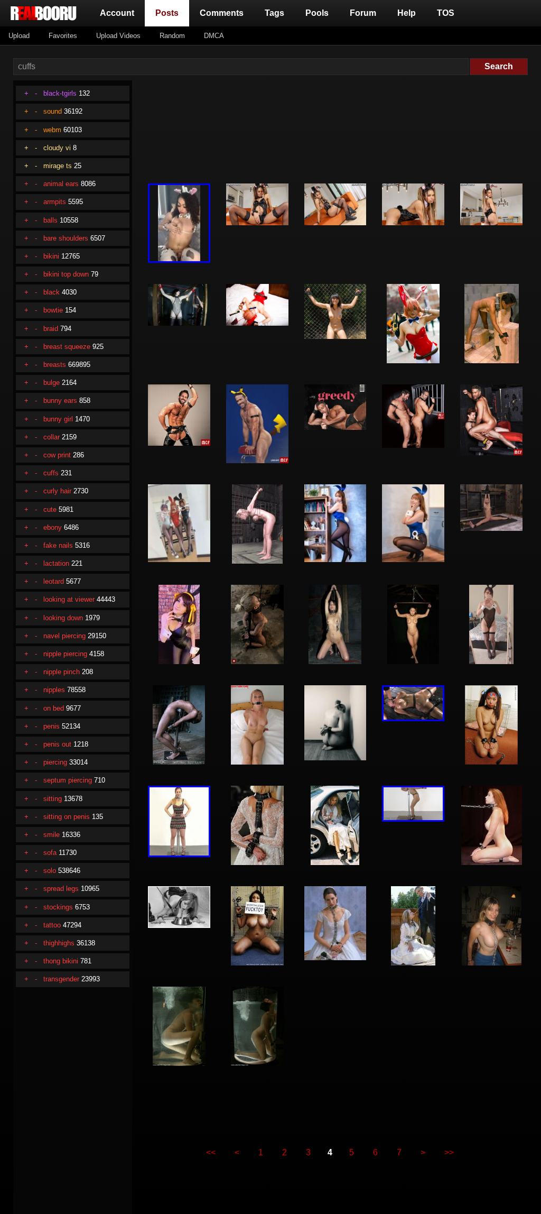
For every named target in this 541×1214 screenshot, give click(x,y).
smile (51, 835)
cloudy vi (57, 148)
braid (50, 329)
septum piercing (67, 780)
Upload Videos (118, 36)
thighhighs (58, 943)
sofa (50, 853)
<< (211, 1152)
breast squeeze (66, 347)
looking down (63, 618)
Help (406, 12)
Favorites (63, 36)
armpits (54, 202)
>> (449, 1152)
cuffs (51, 473)
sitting (52, 799)
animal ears (61, 184)
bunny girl (58, 419)
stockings (58, 907)
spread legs (61, 889)
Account (117, 12)
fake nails (58, 545)
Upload (19, 36)
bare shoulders (65, 238)
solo (49, 871)
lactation (56, 563)
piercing (55, 762)
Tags (274, 12)
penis (51, 726)
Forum (363, 12)
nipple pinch (61, 672)
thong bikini (60, 961)
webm (52, 130)
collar (51, 437)
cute (50, 509)
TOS (445, 12)
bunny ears (60, 400)
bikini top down (66, 274)
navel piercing (64, 636)
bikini (51, 256)
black (51, 292)
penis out (57, 744)
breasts (54, 365)
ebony (52, 527)
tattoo (52, 925)
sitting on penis (66, 817)
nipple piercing (65, 654)
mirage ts (57, 166)
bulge (51, 383)
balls (50, 220)
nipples (54, 690)
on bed (53, 708)
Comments (222, 12)
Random (172, 36)
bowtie (53, 310)
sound (52, 111)
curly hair (57, 491)
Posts (169, 12)
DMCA (214, 36)
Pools (317, 12)
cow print (57, 455)
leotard (53, 581)
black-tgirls (60, 93)
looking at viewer (69, 599)
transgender (61, 979)
